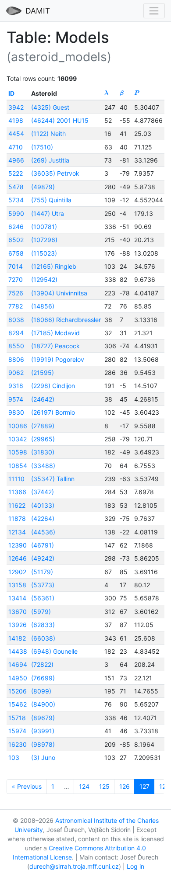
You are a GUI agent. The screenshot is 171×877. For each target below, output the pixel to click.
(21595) (42, 372)
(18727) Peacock (55, 346)
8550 (16, 346)
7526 (15, 293)
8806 (16, 359)
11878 (17, 518)
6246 (16, 226)
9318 (15, 385)
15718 (17, 717)
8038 (16, 319)
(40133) (42, 505)
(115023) (44, 253)
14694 (17, 664)
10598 (17, 452)
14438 (17, 651)
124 (84, 786)
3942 (16, 107)
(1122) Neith (48, 133)
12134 (17, 532)
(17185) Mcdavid (55, 332)
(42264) (42, 518)
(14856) (42, 306)
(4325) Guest (50, 107)
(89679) (43, 717)
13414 (17, 598)
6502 (16, 239)
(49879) (43, 187)
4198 (15, 120)
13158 (17, 585)
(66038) (43, 638)
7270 (15, 279)
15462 (17, 704)
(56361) (42, 598)
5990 (16, 213)
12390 (17, 545)
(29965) (43, 439)
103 (13, 757)
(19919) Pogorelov (57, 359)
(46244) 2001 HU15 (60, 120)
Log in (135, 866)
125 (104, 786)
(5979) (41, 611)
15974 (17, 731)
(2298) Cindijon (53, 385)
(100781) (44, 226)
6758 (16, 253)
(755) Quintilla (51, 200)
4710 (15, 147)
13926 (17, 624)
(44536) (43, 532)
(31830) (42, 452)
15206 (17, 691)
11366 (17, 492)
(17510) (42, 147)
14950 (17, 678)
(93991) (42, 731)
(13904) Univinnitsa (59, 293)
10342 (17, 439)
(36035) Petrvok (55, 173)
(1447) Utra (47, 213)
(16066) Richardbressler (66, 319)
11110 (16, 478)
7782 (15, 306)
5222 (15, 173)
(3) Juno (43, 757)
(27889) (42, 426)
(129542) (44, 279)
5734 (16, 200)
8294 (16, 332)
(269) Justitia (50, 160)
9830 (16, 412)
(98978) (43, 744)
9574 (15, 399)
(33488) (43, 465)
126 (124, 786)
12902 (17, 571)
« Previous (27, 786)
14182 (17, 638)
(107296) (44, 239)
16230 (17, 744)
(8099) (41, 691)
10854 (17, 465)
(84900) (43, 704)
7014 (15, 266)
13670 (17, 611)
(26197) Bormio (53, 412)
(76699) (43, 678)
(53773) (42, 585)
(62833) (43, 624)
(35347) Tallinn (53, 478)
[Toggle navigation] (154, 10)
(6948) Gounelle (54, 651)
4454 (16, 133)
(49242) (42, 558)
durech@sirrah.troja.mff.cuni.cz (74, 866)
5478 (16, 187)
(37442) (42, 492)
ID (11, 93)
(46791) (42, 545)
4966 (16, 160)
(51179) (42, 571)
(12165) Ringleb (53, 266)
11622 (16, 505)
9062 (16, 372)
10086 (17, 426)
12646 (17, 558)
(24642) (42, 399)
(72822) (42, 664)
